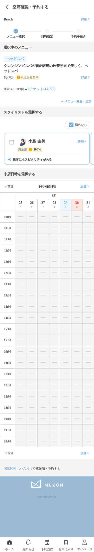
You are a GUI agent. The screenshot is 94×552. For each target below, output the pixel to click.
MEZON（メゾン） (18, 468)
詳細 (84, 19)
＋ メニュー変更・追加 (76, 101)
